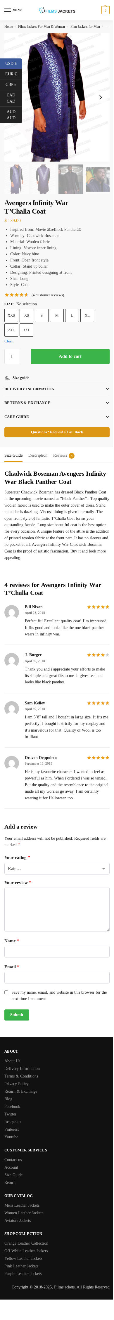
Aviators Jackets (17, 1214)
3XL (26, 330)
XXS (11, 315)
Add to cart (70, 356)
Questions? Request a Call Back (55, 425)
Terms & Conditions (21, 1070)
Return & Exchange (20, 1085)
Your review (17, 876)
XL (87, 315)
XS (26, 315)
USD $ (13, 63)
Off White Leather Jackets (26, 1244)
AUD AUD (14, 115)
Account (11, 1161)
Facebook (12, 1100)
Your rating (17, 850)
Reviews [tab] (62, 448)
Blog (8, 1092)
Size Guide (13, 1168)
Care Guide (16, 410)
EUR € (13, 73)
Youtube (11, 1130)
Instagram (12, 1115)
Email (11, 960)
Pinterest (11, 1123)
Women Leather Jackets (23, 1206)
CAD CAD (14, 98)
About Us (12, 1054)
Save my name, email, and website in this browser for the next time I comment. (56, 988)
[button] (105, 10)
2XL (11, 330)
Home (8, 27)
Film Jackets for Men (85, 27)
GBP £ (14, 84)
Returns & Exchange (27, 396)
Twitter (10, 1108)
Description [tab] (37, 448)
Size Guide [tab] (13, 448)
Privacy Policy (16, 1077)
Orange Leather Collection (26, 1237)
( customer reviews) (48, 295)
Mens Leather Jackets (21, 1199)
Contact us (13, 1153)
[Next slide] (100, 97)
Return (9, 1176)
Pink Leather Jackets (21, 1259)
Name (11, 934)
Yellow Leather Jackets (23, 1252)
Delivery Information (29, 382)
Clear (8, 341)
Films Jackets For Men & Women (41, 27)
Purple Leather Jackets (23, 1267)
